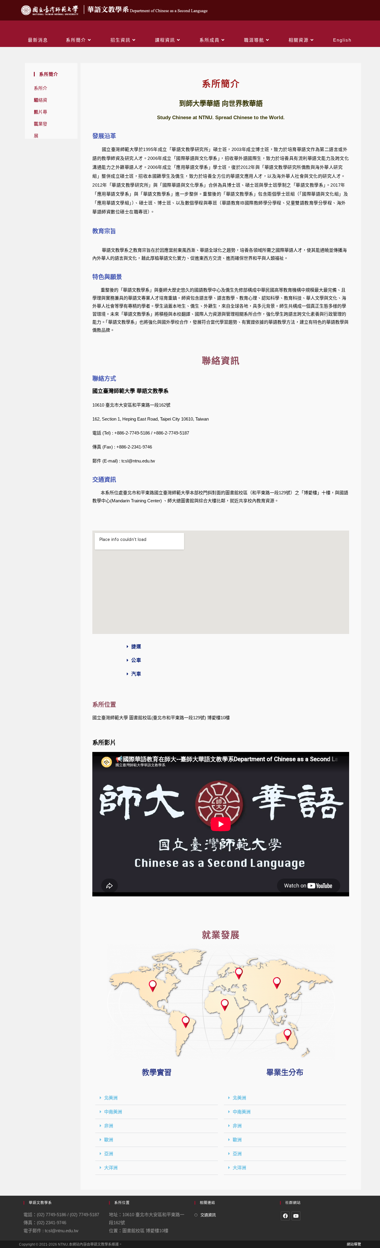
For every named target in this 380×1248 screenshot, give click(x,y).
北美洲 (111, 1098)
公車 (136, 660)
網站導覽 (354, 1244)
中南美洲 (113, 1112)
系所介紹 (40, 90)
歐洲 (108, 1139)
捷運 (136, 646)
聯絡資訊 (40, 101)
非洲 (108, 1126)
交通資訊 (208, 1215)
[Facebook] (285, 1215)
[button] (220, 647)
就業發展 (40, 125)
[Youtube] (296, 1215)
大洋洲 (111, 1167)
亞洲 (108, 1153)
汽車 (136, 674)
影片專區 (40, 113)
